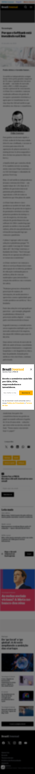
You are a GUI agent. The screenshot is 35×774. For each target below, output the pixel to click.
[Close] (31, 369)
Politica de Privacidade (15, 403)
